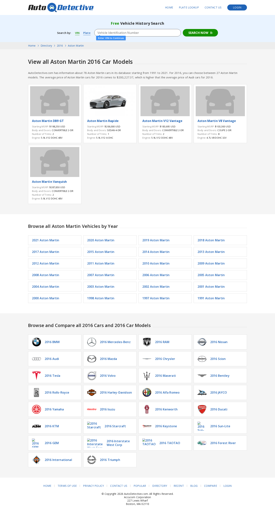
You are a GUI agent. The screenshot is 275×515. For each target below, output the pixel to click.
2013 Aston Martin (211, 252)
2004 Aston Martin (45, 287)
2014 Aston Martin (156, 252)
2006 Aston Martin (156, 275)
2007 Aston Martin (100, 275)
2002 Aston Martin (156, 287)
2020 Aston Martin (100, 240)
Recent (179, 486)
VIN (77, 33)
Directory (159, 486)
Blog (194, 486)
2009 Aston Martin (211, 263)
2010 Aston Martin (156, 263)
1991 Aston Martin (211, 298)
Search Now (198, 33)
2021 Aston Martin (45, 240)
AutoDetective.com (61, 7)
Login (237, 7)
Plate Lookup (189, 7)
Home (169, 7)
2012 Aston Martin (45, 263)
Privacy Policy (93, 486)
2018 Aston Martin (211, 240)
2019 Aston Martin (156, 240)
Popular (140, 486)
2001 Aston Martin (211, 287)
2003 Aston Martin (100, 287)
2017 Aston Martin (45, 252)
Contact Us (213, 7)
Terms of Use (67, 486)
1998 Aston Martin (100, 298)
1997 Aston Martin (156, 298)
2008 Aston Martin (45, 275)
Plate (87, 33)
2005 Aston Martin (211, 275)
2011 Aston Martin (100, 263)
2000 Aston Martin (45, 298)
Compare (210, 486)
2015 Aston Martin (100, 252)
